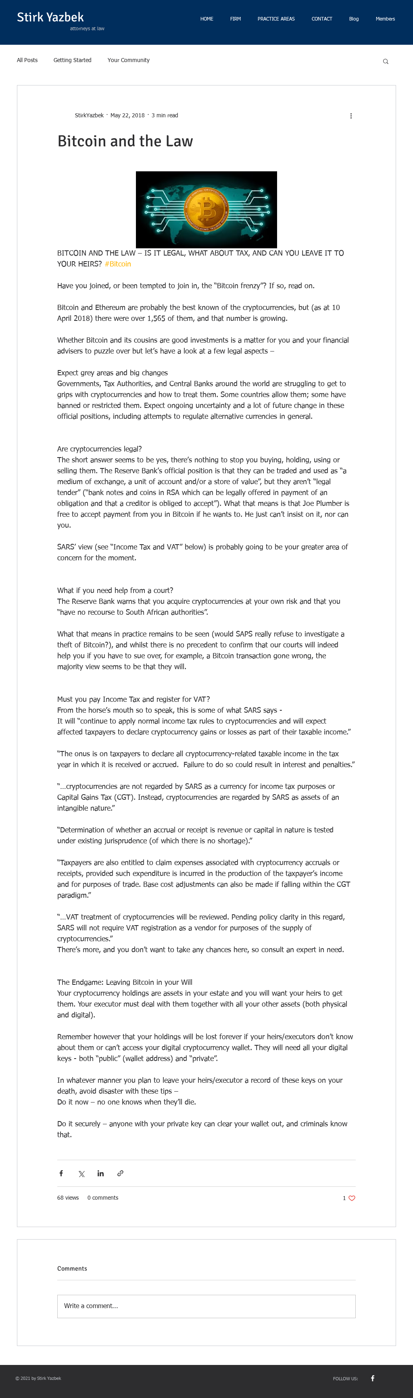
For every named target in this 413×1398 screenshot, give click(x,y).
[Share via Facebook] (61, 1173)
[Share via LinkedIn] (100, 1173)
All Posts (27, 60)
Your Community (129, 60)
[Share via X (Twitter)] (81, 1173)
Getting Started (73, 60)
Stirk (30, 17)
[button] (386, 61)
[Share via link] (120, 1173)
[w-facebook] (373, 1378)
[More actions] (351, 116)
